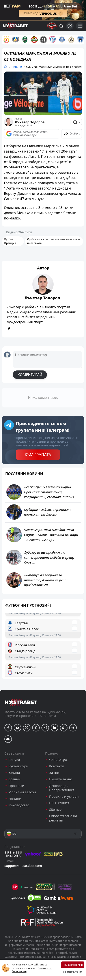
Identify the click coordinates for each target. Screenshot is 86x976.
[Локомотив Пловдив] (43, 39)
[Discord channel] (8, 739)
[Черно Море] (80, 39)
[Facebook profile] (8, 727)
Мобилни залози (22, 792)
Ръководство (18, 805)
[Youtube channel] (17, 727)
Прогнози (16, 786)
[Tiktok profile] (63, 727)
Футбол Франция (10, 241)
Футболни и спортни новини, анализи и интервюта (53, 241)
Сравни (14, 779)
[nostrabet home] (20, 702)
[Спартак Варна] (52, 39)
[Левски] (15, 39)
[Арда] (62, 39)
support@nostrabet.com (23, 865)
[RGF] (42, 923)
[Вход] (70, 26)
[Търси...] (61, 26)
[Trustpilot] (26, 887)
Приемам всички (73, 964)
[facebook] (9, 328)
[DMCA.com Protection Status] (34, 897)
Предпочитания (72, 971)
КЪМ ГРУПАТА (38, 454)
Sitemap (55, 809)
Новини (17, 67)
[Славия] (71, 39)
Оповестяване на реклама (63, 818)
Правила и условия (64, 796)
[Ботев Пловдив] (34, 39)
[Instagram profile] (45, 727)
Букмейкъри (18, 766)
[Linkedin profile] (54, 727)
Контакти (56, 766)
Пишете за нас (60, 779)
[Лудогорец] (25, 39)
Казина (14, 773)
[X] (26, 727)
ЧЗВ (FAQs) (58, 760)
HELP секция (59, 803)
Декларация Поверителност (61, 788)
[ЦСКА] (6, 39)
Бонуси (14, 760)
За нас (54, 773)
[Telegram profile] (73, 727)
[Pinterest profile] (36, 727)
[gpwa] (45, 887)
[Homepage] (5, 67)
